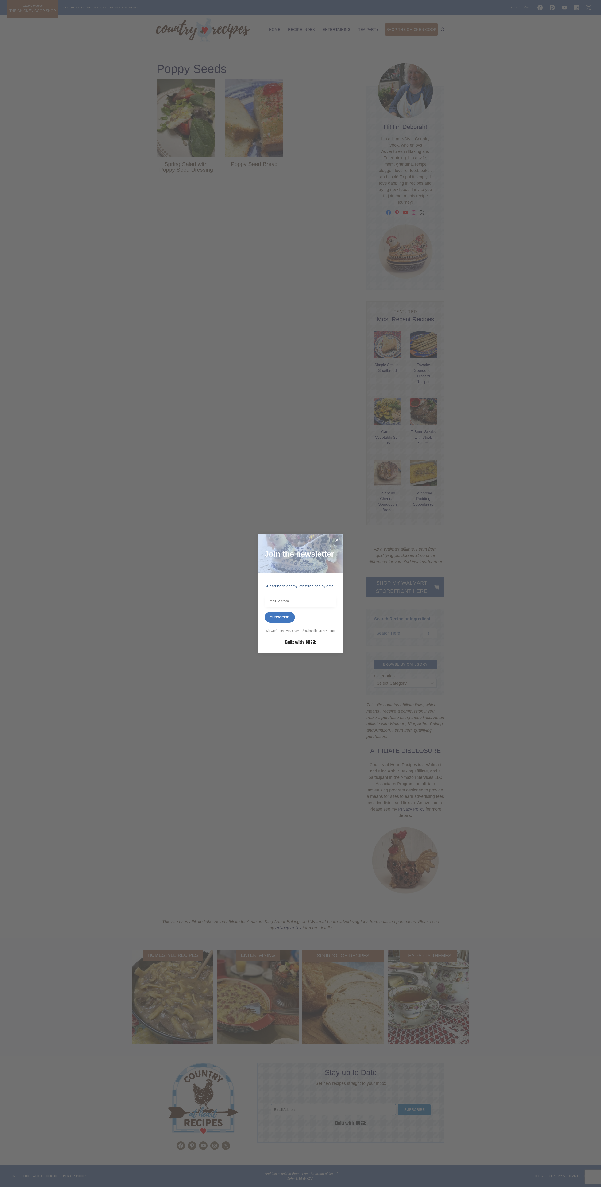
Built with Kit (300, 642)
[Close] (337, 540)
